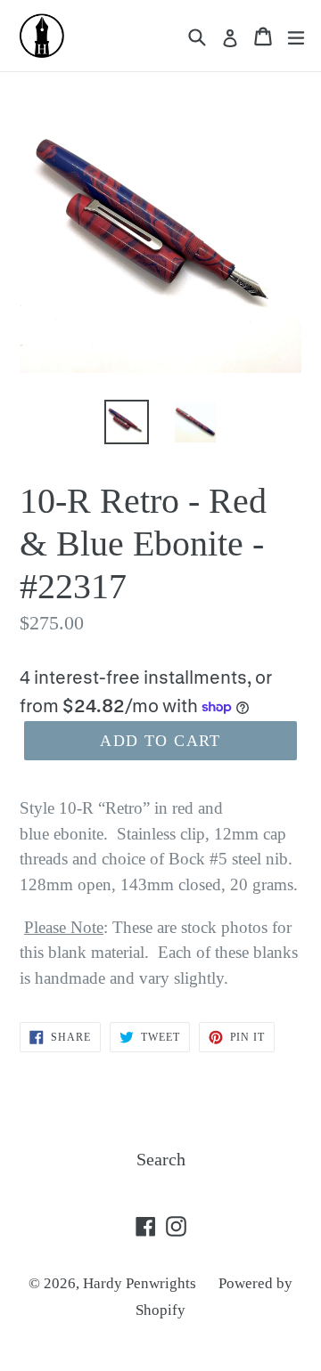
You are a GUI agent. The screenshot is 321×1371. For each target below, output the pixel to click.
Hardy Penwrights (139, 1283)
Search (160, 1159)
